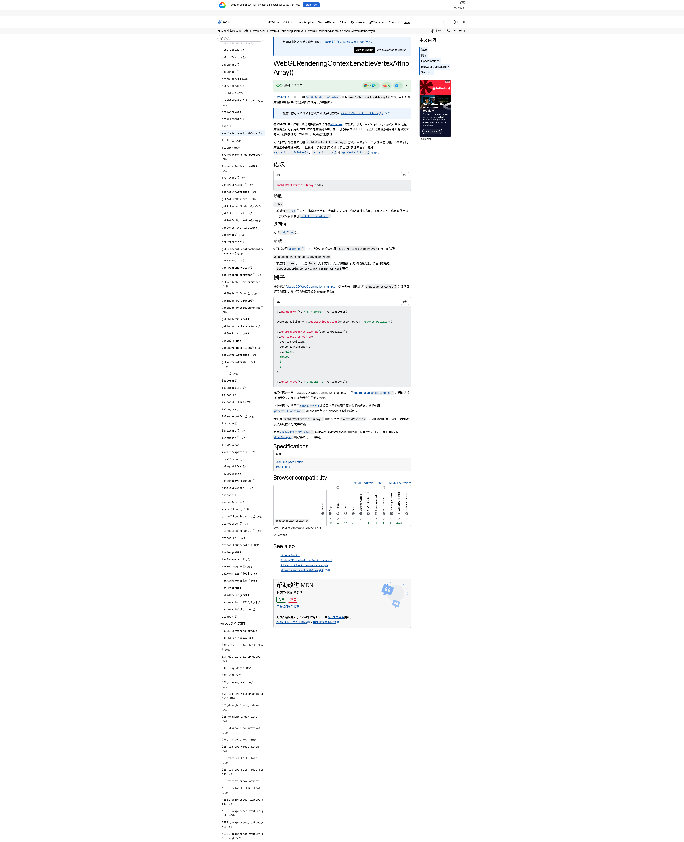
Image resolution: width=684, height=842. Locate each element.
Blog (407, 22)
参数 (277, 196)
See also (427, 72)
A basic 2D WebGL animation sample (304, 565)
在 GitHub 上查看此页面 (291, 622)
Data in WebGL (290, 555)
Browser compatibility (435, 66)
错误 (277, 240)
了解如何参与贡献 (287, 606)
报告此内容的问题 (324, 622)
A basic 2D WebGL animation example (310, 286)
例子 (424, 55)
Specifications (430, 61)
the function (374, 392)
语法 (424, 49)
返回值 (279, 224)
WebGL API (285, 97)
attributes (336, 124)
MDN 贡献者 (336, 617)
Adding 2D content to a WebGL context (306, 560)
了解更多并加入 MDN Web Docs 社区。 (348, 42)
